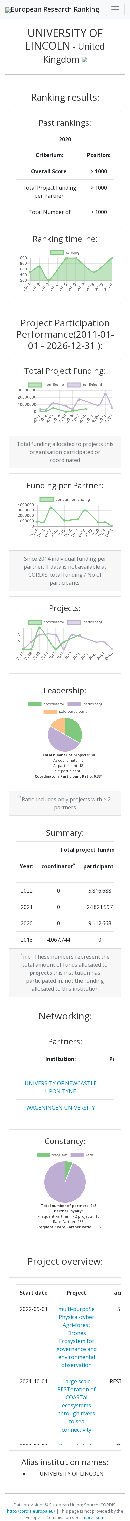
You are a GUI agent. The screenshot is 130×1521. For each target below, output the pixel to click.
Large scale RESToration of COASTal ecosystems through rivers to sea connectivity (76, 1405)
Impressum (92, 1517)
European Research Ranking (55, 9)
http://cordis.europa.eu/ (31, 1511)
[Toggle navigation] (115, 9)
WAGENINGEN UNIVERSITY (60, 1107)
